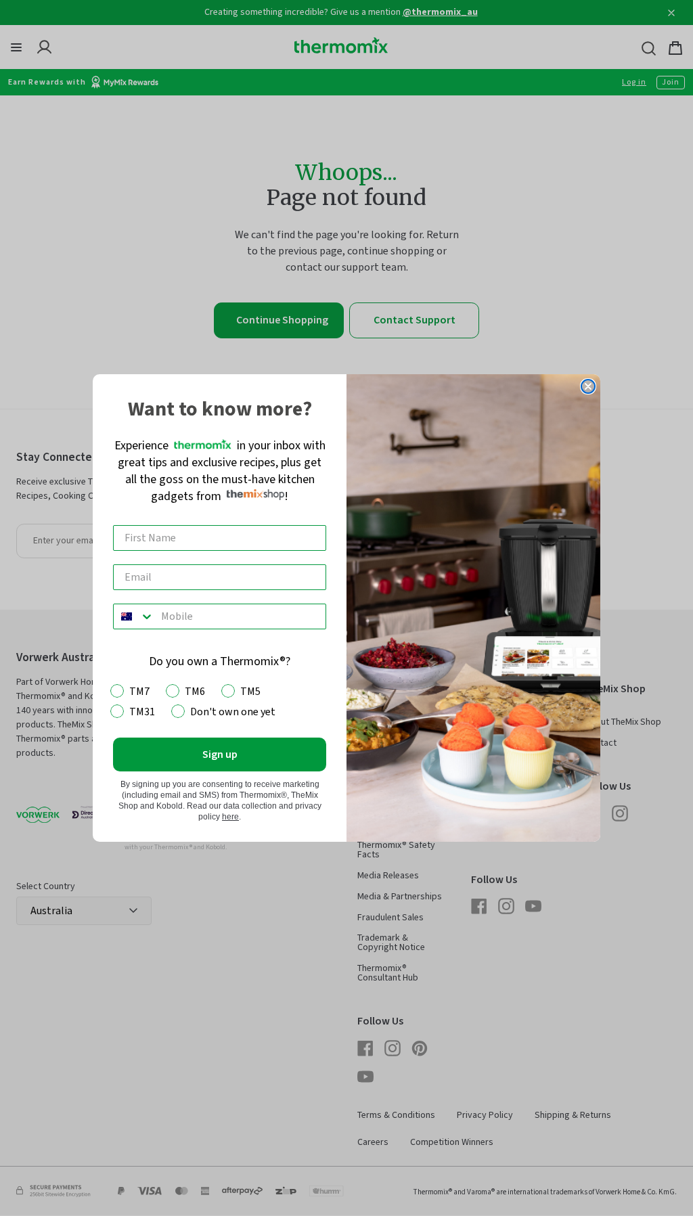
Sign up (220, 754)
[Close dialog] (588, 386)
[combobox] (134, 616)
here (230, 816)
